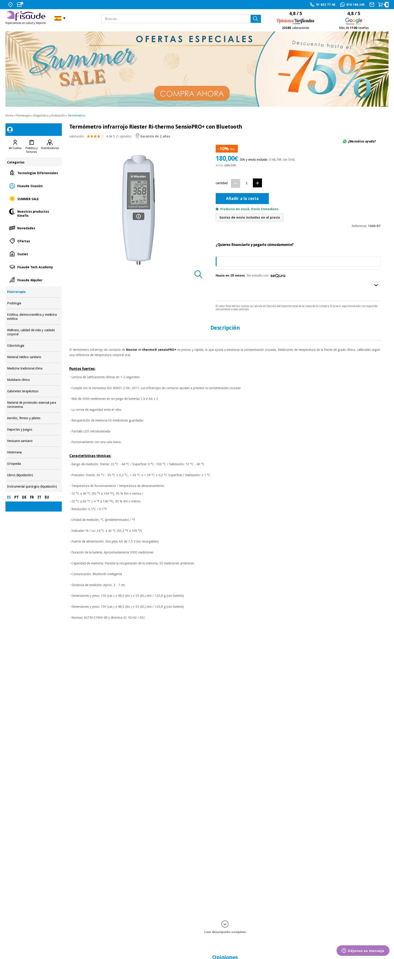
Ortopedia (33, 463)
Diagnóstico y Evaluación (49, 115)
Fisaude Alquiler (33, 279)
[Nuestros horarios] (20, 4)
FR (32, 497)
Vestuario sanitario (33, 441)
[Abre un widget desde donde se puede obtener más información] (363, 951)
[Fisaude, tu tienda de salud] (26, 18)
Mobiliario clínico (33, 379)
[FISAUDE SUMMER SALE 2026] (197, 69)
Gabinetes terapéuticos (33, 391)
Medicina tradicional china (33, 368)
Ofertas (33, 240)
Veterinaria (33, 452)
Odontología (33, 345)
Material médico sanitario (33, 357)
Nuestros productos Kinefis (33, 213)
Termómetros (76, 115)
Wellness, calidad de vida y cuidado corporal (33, 332)
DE (24, 497)
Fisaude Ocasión (33, 185)
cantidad (222, 183)
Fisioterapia (23, 115)
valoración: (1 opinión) (100, 136)
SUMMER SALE (33, 198)
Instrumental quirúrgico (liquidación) (33, 486)
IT (39, 497)
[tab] (15, 146)
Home (9, 115)
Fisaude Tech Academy (33, 266)
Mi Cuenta (15, 148)
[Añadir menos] (235, 183)
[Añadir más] (257, 182)
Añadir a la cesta (242, 198)
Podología (33, 303)
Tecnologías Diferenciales (33, 172)
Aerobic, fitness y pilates (33, 418)
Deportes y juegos (33, 429)
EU (47, 497)
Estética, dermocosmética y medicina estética (33, 316)
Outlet (33, 253)
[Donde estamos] (11, 4)
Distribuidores (50, 148)
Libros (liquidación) (33, 475)
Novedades (33, 227)
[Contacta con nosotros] (372, 4)
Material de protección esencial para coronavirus (33, 404)
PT (16, 497)
